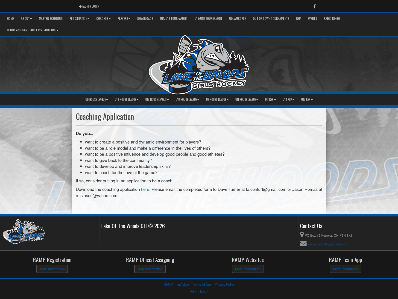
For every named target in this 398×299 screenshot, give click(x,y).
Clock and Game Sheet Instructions (31, 29)
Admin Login (199, 291)
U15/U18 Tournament (208, 18)
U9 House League (95, 99)
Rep (298, 18)
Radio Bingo (332, 18)
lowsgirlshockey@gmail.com (327, 244)
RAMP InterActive (176, 284)
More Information (52, 269)
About (25, 18)
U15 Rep (305, 99)
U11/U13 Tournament (173, 18)
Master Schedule (51, 18)
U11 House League (245, 99)
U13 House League (125, 99)
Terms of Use (202, 284)
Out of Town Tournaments (271, 18)
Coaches (102, 18)
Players (122, 18)
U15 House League (156, 99)
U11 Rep (269, 99)
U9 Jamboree (237, 18)
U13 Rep (287, 99)
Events (312, 18)
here (145, 189)
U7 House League (216, 99)
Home (10, 18)
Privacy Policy (225, 284)
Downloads (145, 18)
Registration (78, 18)
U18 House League (186, 99)
